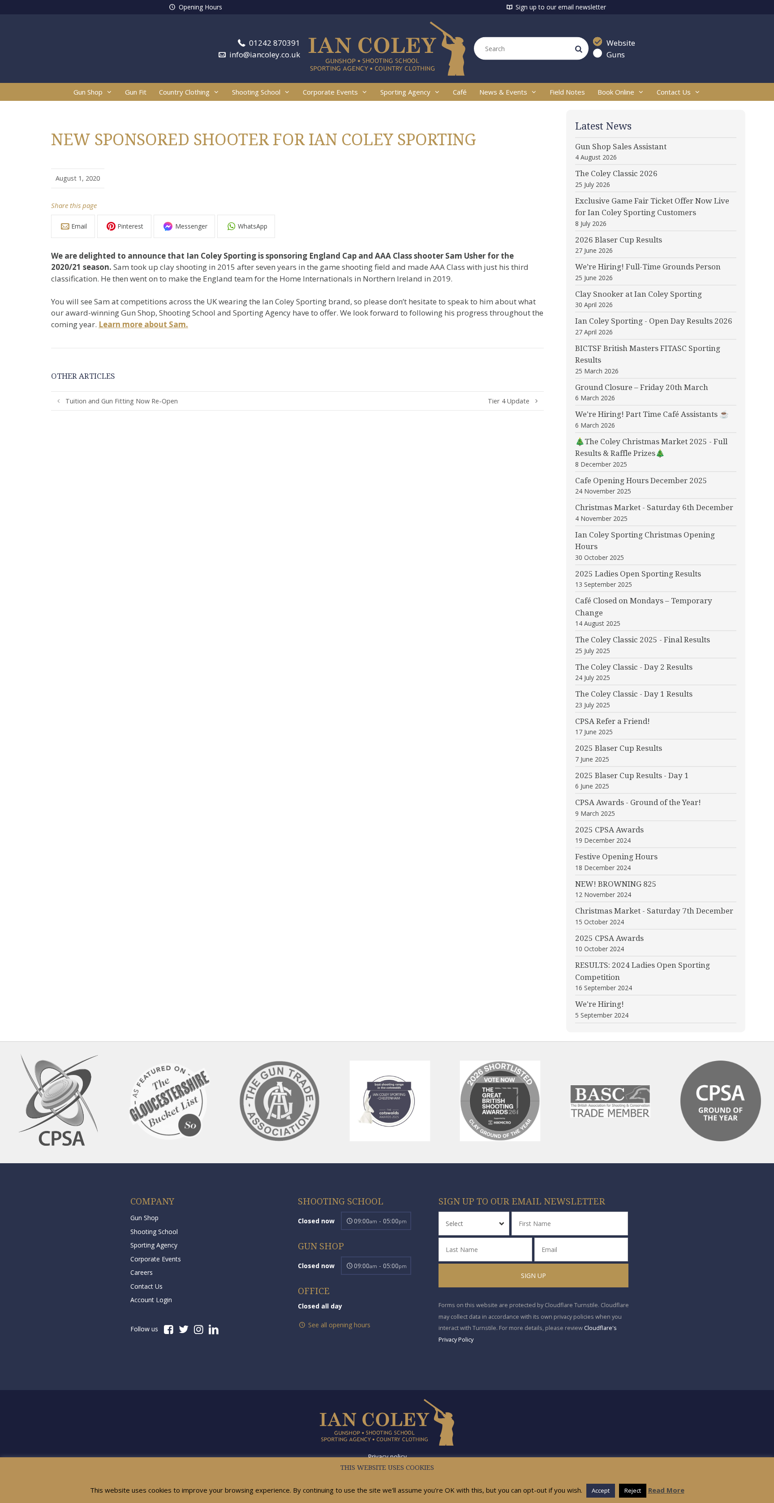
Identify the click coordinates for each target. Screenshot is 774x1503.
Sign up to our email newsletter (560, 7)
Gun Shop (88, 91)
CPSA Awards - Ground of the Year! (638, 802)
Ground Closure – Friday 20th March (641, 387)
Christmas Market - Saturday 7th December (654, 910)
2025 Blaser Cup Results (618, 748)
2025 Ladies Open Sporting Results (638, 573)
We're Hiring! (599, 1004)
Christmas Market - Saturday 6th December (654, 507)
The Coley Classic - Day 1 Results (633, 693)
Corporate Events (330, 91)
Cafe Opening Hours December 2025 (641, 480)
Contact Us (674, 91)
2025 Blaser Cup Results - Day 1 (632, 775)
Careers (141, 1272)
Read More (666, 1490)
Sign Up (533, 1275)
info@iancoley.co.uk (264, 54)
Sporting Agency (405, 91)
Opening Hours (199, 7)
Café (460, 91)
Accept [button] (601, 1490)
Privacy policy (387, 1456)
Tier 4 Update (508, 401)
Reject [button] (632, 1490)
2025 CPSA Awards (609, 829)
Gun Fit (135, 91)
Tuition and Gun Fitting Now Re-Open (121, 401)
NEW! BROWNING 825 (616, 883)
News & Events (503, 91)
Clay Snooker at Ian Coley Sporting (638, 294)
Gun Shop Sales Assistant (620, 146)
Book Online (616, 91)
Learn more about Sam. (143, 324)
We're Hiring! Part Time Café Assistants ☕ (652, 414)
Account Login (151, 1299)
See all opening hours (338, 1325)
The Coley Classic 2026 (616, 173)
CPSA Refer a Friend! (612, 721)
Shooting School (256, 91)
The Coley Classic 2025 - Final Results (642, 639)
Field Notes (567, 91)
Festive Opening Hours (616, 856)
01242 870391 (273, 43)
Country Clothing (184, 91)
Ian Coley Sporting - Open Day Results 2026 (653, 320)
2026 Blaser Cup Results (618, 239)
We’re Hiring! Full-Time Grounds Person (648, 266)
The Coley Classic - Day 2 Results (633, 667)
